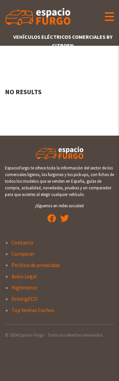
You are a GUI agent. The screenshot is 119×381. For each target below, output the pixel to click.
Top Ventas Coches (33, 310)
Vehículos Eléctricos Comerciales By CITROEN (62, 41)
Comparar (23, 253)
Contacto (22, 242)
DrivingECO (24, 298)
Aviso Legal (24, 276)
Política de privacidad (36, 265)
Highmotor (24, 287)
